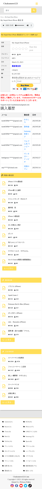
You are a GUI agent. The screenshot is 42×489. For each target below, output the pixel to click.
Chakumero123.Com (21, 477)
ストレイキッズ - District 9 (17, 199)
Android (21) (8, 422)
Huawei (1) (8, 426)
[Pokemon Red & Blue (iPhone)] (3, 307)
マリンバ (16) (9, 461)
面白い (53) (29, 471)
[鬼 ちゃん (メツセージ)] (3, 245)
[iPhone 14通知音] (3, 219)
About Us (15, 482)
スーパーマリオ (13, 384)
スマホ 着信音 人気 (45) (12, 456)
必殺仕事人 (12, 393)
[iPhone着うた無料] (3, 193)
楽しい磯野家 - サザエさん (17, 375)
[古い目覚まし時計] (3, 227)
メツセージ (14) (31, 461)
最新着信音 (16, 66)
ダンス (10, 233)
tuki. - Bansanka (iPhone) (17, 322)
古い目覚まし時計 (14, 225)
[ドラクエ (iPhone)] (3, 289)
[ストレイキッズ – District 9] (3, 201)
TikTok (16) (8, 441)
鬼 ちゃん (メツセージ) (16, 242)
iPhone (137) (29, 426)
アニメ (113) (9, 446)
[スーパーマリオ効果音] (3, 360)
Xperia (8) (29, 441)
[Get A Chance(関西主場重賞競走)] (3, 262)
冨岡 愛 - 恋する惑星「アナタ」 (19, 331)
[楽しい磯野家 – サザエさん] (3, 378)
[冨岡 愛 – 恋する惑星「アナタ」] (3, 333)
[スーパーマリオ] (3, 387)
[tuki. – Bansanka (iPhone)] (3, 324)
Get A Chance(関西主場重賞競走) (19, 260)
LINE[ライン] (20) (31, 431)
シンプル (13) (30, 451)
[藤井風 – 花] (3, 210)
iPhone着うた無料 (14, 190)
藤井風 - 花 (12, 207)
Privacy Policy (25, 482)
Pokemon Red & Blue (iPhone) (18, 304)
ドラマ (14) (29, 456)
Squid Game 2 (13, 295)
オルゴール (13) (10, 451)
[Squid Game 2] (3, 298)
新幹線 (26, 127)
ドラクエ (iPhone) (14, 286)
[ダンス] (3, 236)
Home (2, 17)
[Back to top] (39, 486)
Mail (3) (7, 436)
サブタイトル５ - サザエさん (18, 251)
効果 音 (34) (8, 466)
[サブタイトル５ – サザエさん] (3, 254)
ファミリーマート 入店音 (17, 367)
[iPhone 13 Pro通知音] (3, 184)
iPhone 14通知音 (14, 216)
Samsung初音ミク (27, 133)
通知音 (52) (8, 471)
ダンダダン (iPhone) (15, 313)
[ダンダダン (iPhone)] (3, 316)
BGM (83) (29, 422)
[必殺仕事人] (3, 396)
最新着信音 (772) (31, 466)
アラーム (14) (30, 446)
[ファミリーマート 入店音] (3, 369)
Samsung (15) (30, 436)
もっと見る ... (7, 340)
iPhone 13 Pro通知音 (15, 181)
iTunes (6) (8, 431)
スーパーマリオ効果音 (16, 358)
